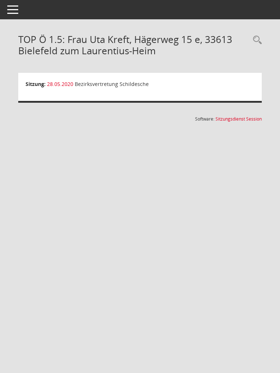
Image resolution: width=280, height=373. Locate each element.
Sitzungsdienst (238, 119)
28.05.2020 (60, 84)
